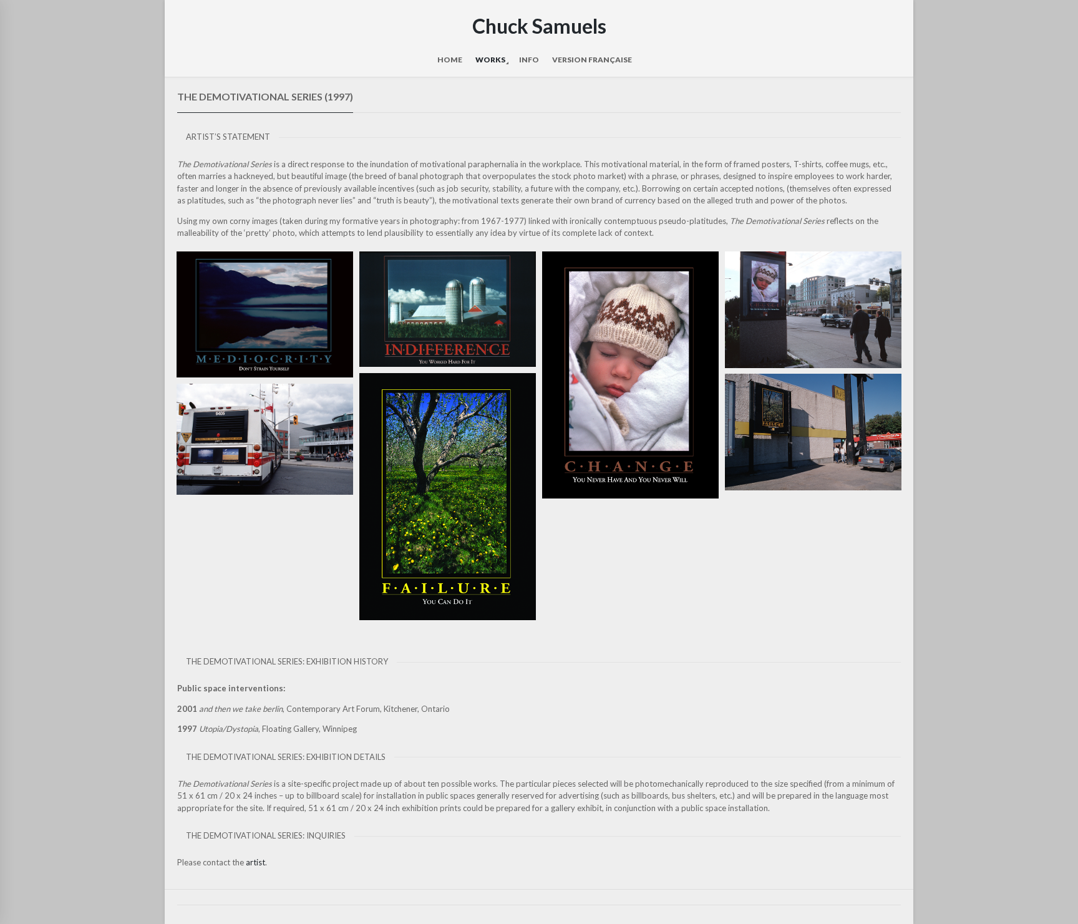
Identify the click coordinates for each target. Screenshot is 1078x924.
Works (490, 59)
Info (529, 59)
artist (255, 862)
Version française (592, 59)
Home (449, 59)
